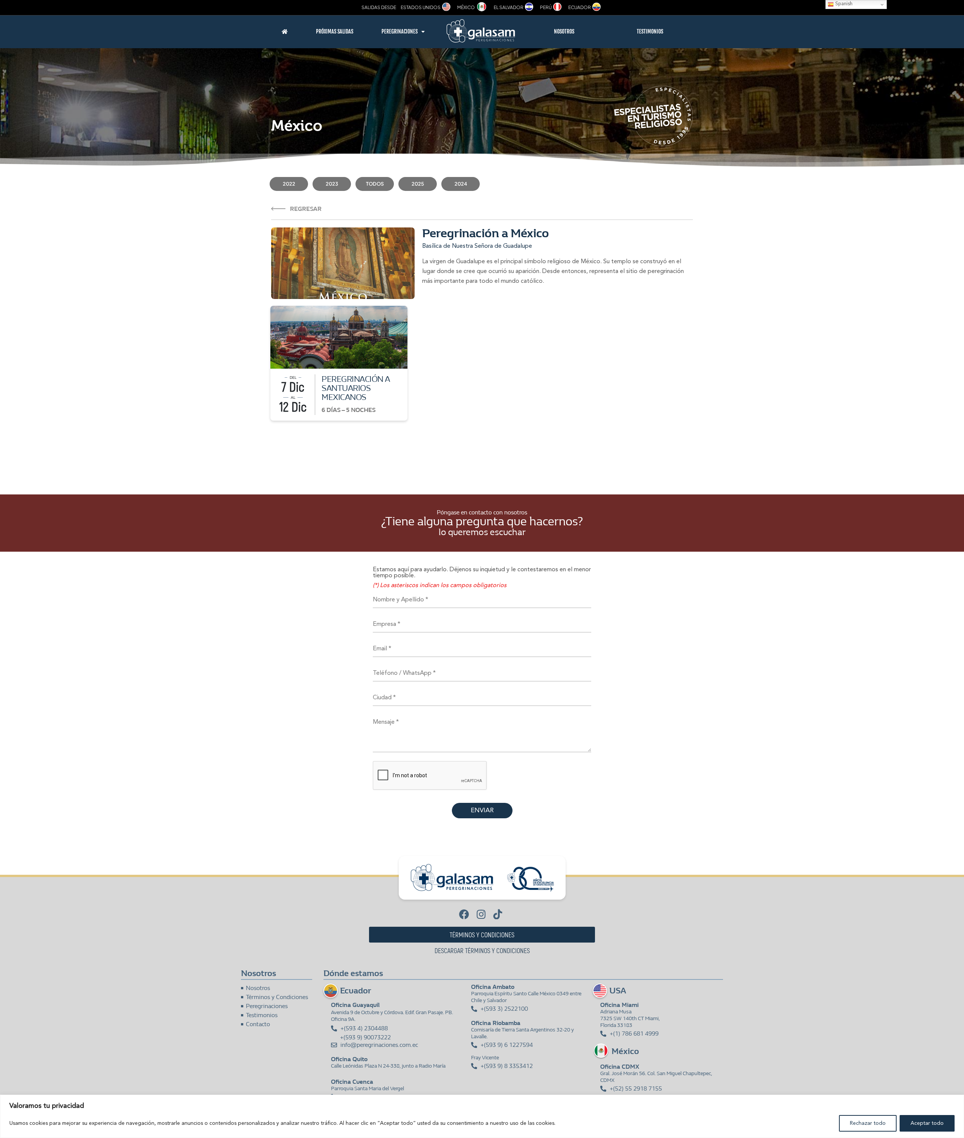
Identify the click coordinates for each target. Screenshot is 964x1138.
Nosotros (564, 31)
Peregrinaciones (399, 31)
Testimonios (650, 31)
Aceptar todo (927, 1123)
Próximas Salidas (334, 31)
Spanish (843, 4)
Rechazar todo (868, 1123)
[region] (482, 1116)
